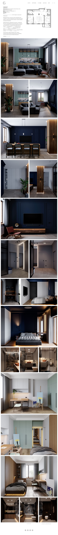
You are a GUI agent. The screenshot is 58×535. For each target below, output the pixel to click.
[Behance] (32, 530)
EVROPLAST (18, 28)
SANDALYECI (14, 29)
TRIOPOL (11, 27)
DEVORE (17, 30)
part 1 (7, 36)
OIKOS (7, 28)
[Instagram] (25, 530)
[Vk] (30, 530)
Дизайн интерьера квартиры (7, 14)
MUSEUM (13, 26)
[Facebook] (28, 530)
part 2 (9, 36)
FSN (6, 26)
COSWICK (4, 27)
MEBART (8, 30)
